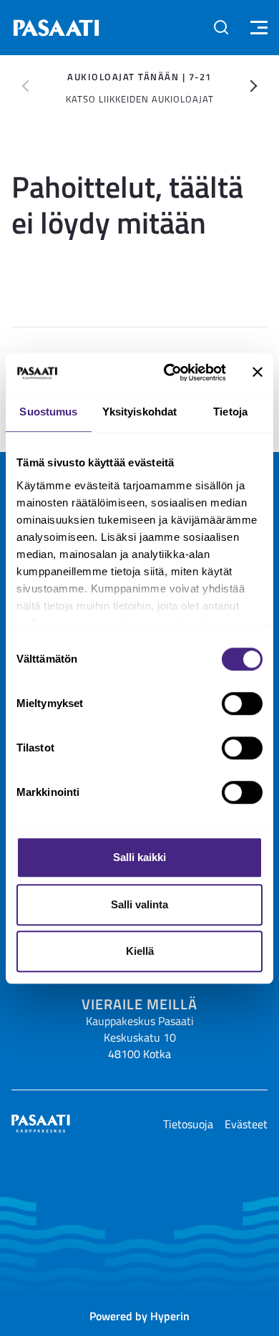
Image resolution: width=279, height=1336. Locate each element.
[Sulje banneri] (258, 372)
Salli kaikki (139, 857)
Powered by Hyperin (139, 1315)
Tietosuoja (188, 1124)
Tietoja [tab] (230, 411)
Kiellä (140, 951)
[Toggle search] (221, 27)
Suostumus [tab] (48, 411)
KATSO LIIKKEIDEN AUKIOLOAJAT (140, 98)
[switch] (242, 703)
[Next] (254, 86)
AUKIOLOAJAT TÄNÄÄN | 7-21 (139, 76)
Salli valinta (139, 904)
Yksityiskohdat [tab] (139, 411)
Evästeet (246, 1124)
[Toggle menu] (257, 27)
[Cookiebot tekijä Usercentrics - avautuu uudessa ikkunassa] (169, 372)
